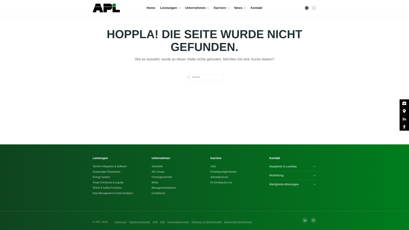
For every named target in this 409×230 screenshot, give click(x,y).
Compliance (158, 193)
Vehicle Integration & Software (110, 166)
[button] (306, 8)
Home (151, 8)
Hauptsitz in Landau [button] (283, 166)
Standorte (157, 166)
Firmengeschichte (162, 177)
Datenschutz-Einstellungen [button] (238, 222)
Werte (155, 182)
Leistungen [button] (168, 8)
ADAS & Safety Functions (107, 187)
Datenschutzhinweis (139, 222)
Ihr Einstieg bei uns (221, 182)
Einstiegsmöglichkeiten (223, 171)
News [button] (238, 8)
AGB (155, 222)
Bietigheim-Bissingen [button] (284, 184)
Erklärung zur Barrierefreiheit (207, 222)
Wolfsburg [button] (276, 175)
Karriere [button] (220, 8)
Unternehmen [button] (195, 8)
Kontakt (256, 8)
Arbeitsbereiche (219, 177)
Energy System (101, 177)
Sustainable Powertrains (106, 171)
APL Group (158, 171)
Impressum (121, 222)
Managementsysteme (164, 187)
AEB (162, 222)
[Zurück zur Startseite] (106, 8)
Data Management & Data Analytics (113, 193)
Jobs (213, 166)
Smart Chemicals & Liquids (108, 182)
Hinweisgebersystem (178, 222)
